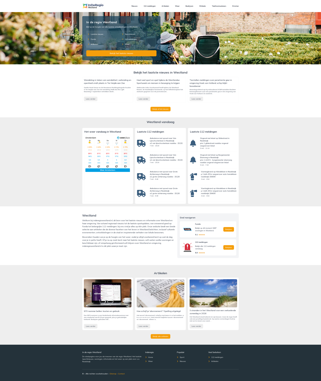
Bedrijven (189, 6)
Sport (182, 357)
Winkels (202, 6)
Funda (93, 39)
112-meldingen (150, 6)
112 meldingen (131, 39)
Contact (121, 374)
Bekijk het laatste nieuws (121, 53)
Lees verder (90, 99)
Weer (177, 6)
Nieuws (135, 6)
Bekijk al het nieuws (160, 109)
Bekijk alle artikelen (160, 336)
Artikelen (165, 6)
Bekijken (228, 229)
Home (150, 357)
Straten (235, 6)
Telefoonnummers (219, 6)
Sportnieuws (130, 34)
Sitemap (113, 374)
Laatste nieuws (97, 34)
